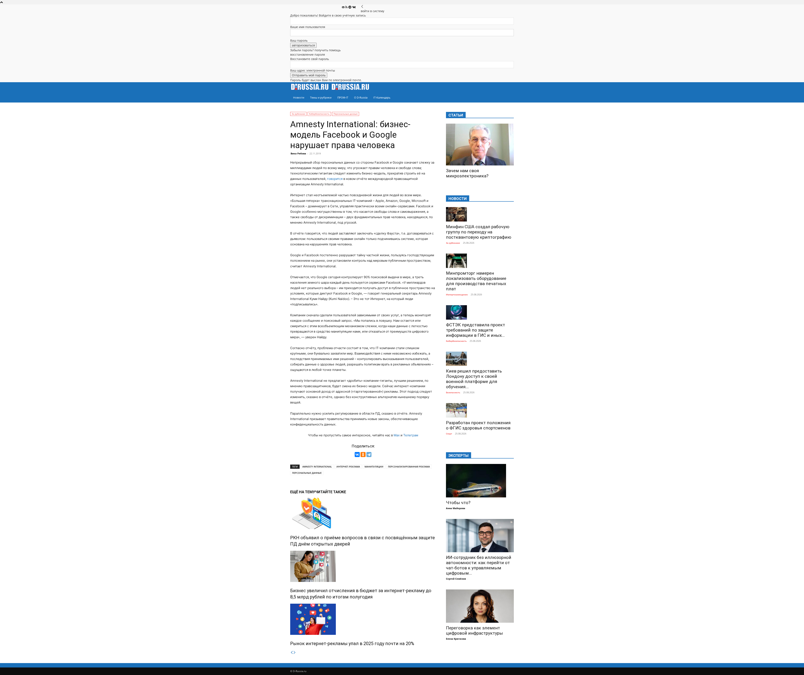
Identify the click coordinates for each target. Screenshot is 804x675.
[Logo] (310, 90)
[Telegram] (350, 7)
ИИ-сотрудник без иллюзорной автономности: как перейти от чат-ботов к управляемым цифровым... (478, 565)
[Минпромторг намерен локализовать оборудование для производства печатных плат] (480, 261)
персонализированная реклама (409, 466)
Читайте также (330, 492)
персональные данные (307, 472)
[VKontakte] (354, 7)
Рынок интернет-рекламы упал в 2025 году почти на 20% (352, 643)
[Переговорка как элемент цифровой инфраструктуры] (480, 606)
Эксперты (458, 455)
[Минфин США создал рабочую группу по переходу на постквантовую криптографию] (480, 214)
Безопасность (453, 392)
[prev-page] (291, 652)
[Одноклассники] (363, 454)
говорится (335, 179)
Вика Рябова (298, 153)
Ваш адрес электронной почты (312, 70)
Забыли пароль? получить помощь (315, 50)
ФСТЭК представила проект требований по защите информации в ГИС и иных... (475, 330)
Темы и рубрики (320, 97)
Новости (298, 97)
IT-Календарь (381, 97)
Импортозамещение (457, 294)
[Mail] (343, 7)
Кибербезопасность (319, 113)
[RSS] (346, 7)
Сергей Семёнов (456, 578)
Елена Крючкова (456, 638)
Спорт (449, 433)
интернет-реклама (348, 466)
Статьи (455, 115)
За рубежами (298, 113)
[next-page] (294, 652)
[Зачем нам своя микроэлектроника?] (480, 144)
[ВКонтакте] (357, 454)
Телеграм (410, 435)
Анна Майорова (455, 508)
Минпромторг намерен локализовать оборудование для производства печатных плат (476, 281)
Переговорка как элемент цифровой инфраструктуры (474, 630)
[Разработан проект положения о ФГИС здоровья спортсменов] (480, 410)
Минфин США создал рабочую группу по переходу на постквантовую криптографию (478, 232)
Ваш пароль (299, 40)
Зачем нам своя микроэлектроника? (467, 173)
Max (397, 435)
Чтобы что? (458, 502)
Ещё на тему (302, 492)
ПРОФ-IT (342, 97)
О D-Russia (360, 97)
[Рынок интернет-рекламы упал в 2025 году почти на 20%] (363, 619)
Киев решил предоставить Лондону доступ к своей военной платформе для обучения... (474, 379)
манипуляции (374, 466)
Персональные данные (346, 113)
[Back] (362, 7)
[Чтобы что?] (480, 480)
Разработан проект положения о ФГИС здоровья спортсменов (478, 425)
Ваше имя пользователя (307, 27)
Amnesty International (317, 466)
